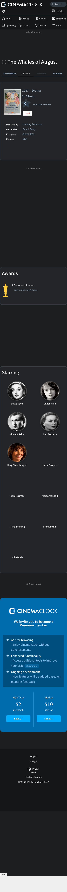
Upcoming (11, 25)
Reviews (57, 73)
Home (9, 18)
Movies (25, 18)
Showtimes (9, 73)
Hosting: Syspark (34, 777)
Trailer (41, 73)
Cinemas (43, 18)
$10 (48, 708)
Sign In (59, 11)
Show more (31, 666)
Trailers (26, 25)
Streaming (61, 18)
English (33, 756)
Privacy (35, 769)
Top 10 (42, 25)
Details (25, 73)
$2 (18, 708)
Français (34, 761)
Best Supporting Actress (25, 290)
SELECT (18, 718)
